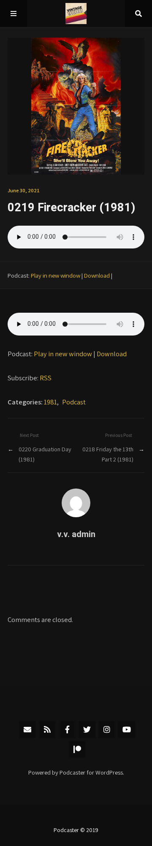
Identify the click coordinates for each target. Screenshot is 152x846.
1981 (50, 402)
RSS (46, 377)
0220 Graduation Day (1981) (45, 454)
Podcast (74, 402)
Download (97, 275)
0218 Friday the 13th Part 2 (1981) (107, 454)
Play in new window (55, 275)
